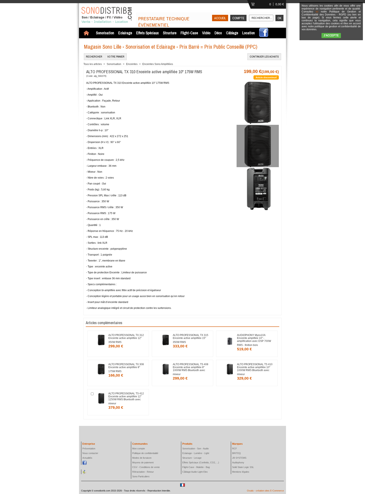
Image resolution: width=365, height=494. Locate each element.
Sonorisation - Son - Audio (195, 448)
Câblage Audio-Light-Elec (195, 472)
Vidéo (206, 33)
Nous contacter (90, 453)
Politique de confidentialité (145, 453)
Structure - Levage (192, 458)
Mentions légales (240, 472)
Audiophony (238, 462)
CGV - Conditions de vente (146, 467)
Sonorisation (105, 33)
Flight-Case (189, 33)
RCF (234, 448)
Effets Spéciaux (147, 33)
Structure (169, 33)
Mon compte (138, 448)
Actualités (87, 458)
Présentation (88, 448)
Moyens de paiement (143, 462)
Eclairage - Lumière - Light (195, 453)
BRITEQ (236, 453)
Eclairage (125, 33)
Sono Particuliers (141, 476)
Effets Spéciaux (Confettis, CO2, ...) (200, 462)
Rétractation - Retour (143, 472)
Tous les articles (92, 64)
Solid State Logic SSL (243, 467)
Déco (218, 33)
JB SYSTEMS (239, 458)
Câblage (232, 33)
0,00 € (279, 4)
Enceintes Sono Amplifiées (157, 64)
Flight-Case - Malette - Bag (196, 467)
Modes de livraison (141, 458)
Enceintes (132, 64)
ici (317, 11)
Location (248, 33)
